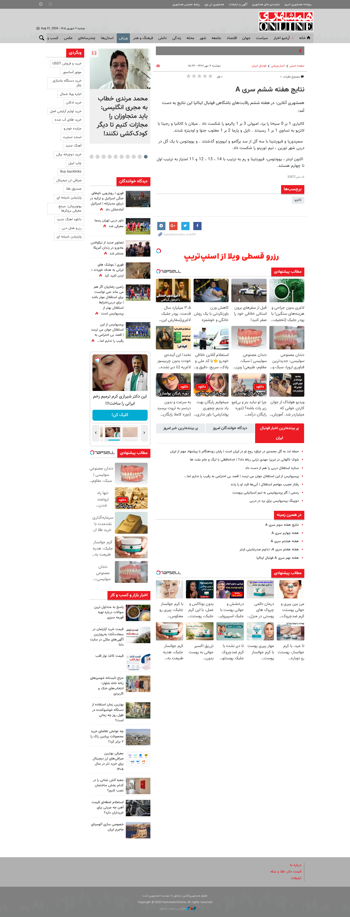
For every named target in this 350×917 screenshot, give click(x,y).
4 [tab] (128, 156)
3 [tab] (134, 156)
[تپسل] (158, 251)
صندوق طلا (73, 189)
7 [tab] (109, 156)
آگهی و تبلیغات (238, 4)
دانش (162, 38)
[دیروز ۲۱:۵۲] (138, 199)
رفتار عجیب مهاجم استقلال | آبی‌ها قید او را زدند (265, 484)
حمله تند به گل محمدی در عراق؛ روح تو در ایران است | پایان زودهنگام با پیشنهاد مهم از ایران (234, 451)
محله (190, 38)
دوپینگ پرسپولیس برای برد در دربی (274, 501)
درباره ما (295, 865)
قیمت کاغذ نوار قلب (109, 656)
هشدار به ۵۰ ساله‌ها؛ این (279, 51)
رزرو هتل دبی (71, 228)
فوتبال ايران (259, 66)
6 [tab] (115, 156)
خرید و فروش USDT (66, 63)
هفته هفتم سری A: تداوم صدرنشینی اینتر (269, 549)
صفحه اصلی (297, 66)
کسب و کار (50, 38)
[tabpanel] (120, 96)
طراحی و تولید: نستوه (173, 908)
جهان (246, 38)
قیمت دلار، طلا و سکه (285, 871)
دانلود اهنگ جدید (69, 219)
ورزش (123, 38)
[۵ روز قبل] (138, 808)
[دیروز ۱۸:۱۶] (138, 248)
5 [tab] (121, 156)
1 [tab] (146, 156)
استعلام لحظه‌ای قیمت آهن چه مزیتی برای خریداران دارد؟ (108, 807)
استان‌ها (107, 38)
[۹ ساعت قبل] (138, 330)
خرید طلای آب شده (68, 120)
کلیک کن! (120, 415)
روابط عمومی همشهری (186, 4)
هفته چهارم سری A (285, 533)
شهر (203, 38)
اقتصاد (232, 38)
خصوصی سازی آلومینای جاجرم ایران (107, 827)
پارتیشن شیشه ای (69, 197)
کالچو (298, 200)
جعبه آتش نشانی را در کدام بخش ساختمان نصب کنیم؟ (108, 785)
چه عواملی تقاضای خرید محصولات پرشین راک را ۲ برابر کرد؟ (107, 736)
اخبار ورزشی (278, 66)
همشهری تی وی (214, 4)
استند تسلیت (72, 137)
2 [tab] (140, 156)
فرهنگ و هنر (143, 38)
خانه (302, 38)
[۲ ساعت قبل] (138, 226)
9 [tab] (97, 156)
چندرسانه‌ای (86, 38)
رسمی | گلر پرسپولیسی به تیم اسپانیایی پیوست (265, 492)
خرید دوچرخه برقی (68, 154)
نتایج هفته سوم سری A (282, 525)
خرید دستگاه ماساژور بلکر (66, 83)
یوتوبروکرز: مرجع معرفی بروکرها (70, 209)
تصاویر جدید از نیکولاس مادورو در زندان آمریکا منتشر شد (107, 248)
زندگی (176, 38)
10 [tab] (91, 156)
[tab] (279, 433)
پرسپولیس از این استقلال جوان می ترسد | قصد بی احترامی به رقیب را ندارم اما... (241, 476)
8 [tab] (103, 156)
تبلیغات (296, 878)
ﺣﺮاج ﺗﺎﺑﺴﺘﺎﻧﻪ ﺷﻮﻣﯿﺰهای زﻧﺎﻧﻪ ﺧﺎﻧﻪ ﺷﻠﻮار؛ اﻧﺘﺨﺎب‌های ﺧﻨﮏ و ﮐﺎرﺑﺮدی (107, 686)
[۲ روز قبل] (138, 662)
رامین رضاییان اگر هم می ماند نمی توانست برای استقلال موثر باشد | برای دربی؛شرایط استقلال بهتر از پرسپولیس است (108, 300)
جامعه (216, 38)
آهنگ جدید (73, 146)
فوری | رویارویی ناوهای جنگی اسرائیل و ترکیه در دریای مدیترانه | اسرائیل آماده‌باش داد (107, 201)
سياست (262, 38)
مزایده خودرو (72, 128)
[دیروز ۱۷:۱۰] (138, 292)
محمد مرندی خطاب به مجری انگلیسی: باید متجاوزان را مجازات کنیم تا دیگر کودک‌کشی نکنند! (122, 116)
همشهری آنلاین (283, 21)
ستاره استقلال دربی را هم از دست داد (272, 468)
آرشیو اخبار (281, 38)
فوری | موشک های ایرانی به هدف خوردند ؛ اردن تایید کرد (107, 270)
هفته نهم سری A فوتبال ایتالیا (277, 558)
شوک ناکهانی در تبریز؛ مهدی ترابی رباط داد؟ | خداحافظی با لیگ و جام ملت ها (244, 459)
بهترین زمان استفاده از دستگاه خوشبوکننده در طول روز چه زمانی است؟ (108, 712)
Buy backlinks (70, 171)
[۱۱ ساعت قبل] (138, 270)
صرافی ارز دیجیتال (68, 180)
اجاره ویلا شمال (70, 94)
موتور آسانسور (72, 72)
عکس (68, 38)
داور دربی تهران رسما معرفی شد (109, 223)
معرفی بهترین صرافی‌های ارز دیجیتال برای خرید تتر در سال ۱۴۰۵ (108, 761)
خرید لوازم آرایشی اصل (65, 111)
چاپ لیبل (74, 163)
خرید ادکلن (73, 102)
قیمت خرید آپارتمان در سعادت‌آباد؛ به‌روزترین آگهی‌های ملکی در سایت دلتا (107, 637)
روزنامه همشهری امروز (297, 4)
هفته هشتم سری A (285, 541)
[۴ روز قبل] (138, 759)
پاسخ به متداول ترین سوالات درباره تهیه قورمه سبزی (109, 612)
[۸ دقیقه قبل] (120, 69)
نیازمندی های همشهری (266, 4)
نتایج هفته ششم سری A (269, 89)
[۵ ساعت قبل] (138, 613)
